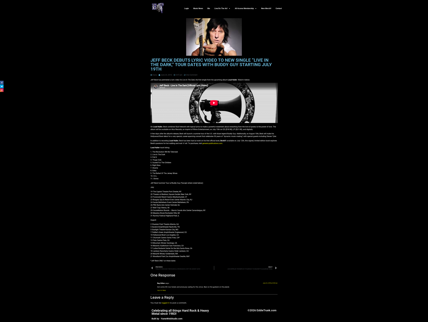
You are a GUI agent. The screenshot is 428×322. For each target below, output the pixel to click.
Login (186, 8)
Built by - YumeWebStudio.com (167, 318)
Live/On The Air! (220, 8)
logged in (166, 303)
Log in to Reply (161, 290)
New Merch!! (266, 8)
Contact (279, 8)
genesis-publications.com (212, 143)
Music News (198, 8)
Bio (208, 8)
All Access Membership (244, 8)
